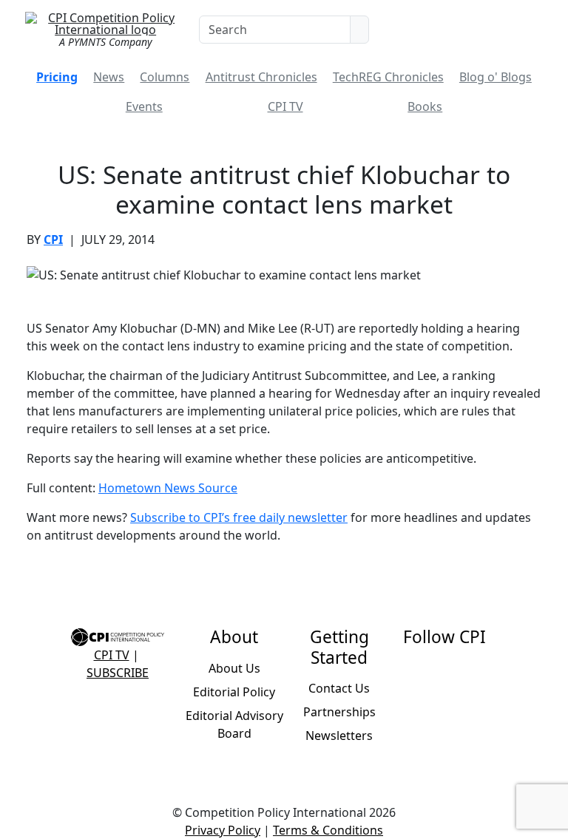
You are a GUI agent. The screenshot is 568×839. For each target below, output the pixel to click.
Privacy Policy (222, 830)
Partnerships (339, 712)
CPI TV (285, 106)
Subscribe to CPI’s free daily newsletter (239, 517)
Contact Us (339, 688)
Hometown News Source (167, 488)
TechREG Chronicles (388, 77)
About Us (234, 668)
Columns (164, 77)
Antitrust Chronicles (261, 77)
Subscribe (118, 673)
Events (144, 106)
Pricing (57, 77)
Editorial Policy (234, 692)
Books (425, 106)
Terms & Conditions (328, 830)
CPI (53, 239)
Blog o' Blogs (495, 77)
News (108, 77)
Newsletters (339, 735)
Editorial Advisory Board (234, 724)
